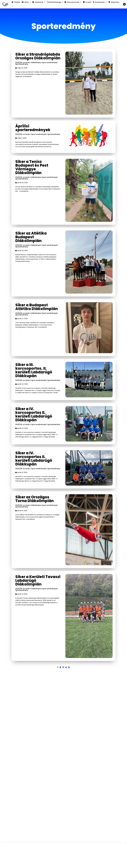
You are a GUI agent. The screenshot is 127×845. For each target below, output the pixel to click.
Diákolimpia (36, 62)
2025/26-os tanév (22, 62)
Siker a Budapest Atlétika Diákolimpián (36, 306)
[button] (124, 4)
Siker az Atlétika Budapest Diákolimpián (31, 237)
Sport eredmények (49, 62)
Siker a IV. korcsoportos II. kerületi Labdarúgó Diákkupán (33, 414)
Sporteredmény (21, 64)
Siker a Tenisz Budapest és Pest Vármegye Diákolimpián (31, 167)
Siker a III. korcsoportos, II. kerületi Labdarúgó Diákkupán (33, 370)
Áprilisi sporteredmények (32, 127)
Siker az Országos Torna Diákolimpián (34, 498)
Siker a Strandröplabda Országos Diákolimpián (37, 56)
